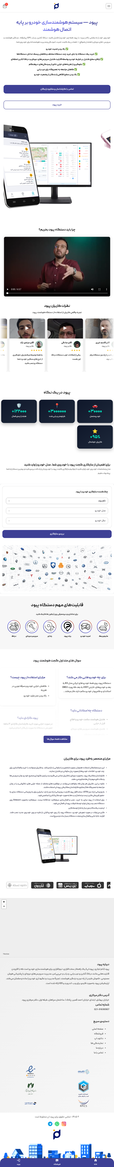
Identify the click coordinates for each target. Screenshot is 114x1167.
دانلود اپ (98, 1038)
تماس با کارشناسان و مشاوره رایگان (57, 89)
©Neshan (6, 954)
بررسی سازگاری (57, 534)
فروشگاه (98, 1034)
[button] (4, 902)
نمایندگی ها (97, 1043)
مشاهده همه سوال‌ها (57, 739)
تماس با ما (98, 1053)
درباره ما (99, 1048)
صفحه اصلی (97, 1029)
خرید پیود (57, 105)
